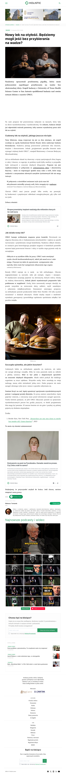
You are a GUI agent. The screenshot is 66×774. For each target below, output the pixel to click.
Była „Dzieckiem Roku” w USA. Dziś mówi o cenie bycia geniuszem (27, 664)
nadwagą (53, 184)
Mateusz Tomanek (11, 503)
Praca (33, 735)
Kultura (33, 710)
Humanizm (33, 703)
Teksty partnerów (33, 715)
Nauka (17, 24)
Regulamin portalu (33, 740)
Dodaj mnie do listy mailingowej (47, 630)
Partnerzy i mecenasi (33, 737)
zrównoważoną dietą (41, 168)
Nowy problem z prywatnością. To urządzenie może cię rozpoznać (27, 648)
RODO (33, 745)
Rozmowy (33, 713)
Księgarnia (33, 727)
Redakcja (33, 725)
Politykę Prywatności (30, 633)
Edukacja (33, 708)
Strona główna (9, 24)
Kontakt (33, 730)
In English (33, 718)
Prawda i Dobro (33, 700)
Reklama (33, 732)
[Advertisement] (33, 109)
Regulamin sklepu (33, 742)
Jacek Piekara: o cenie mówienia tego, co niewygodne (23, 656)
